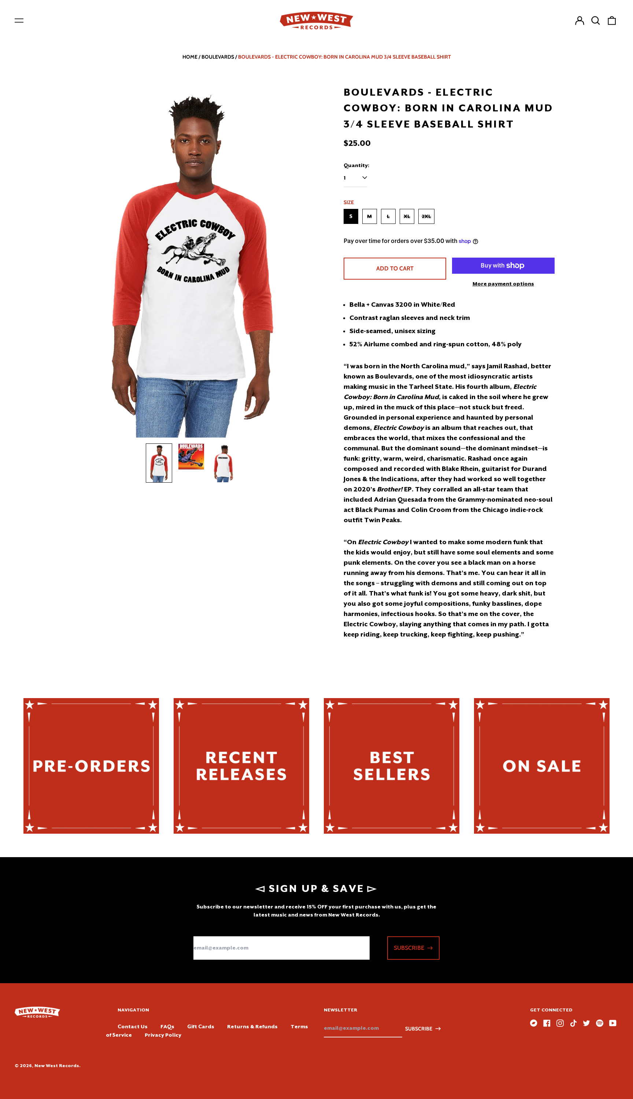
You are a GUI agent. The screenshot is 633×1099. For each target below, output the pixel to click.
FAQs (167, 1026)
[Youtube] (613, 1023)
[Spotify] (599, 1023)
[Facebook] (547, 1023)
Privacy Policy (163, 1035)
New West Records (56, 1065)
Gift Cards (200, 1026)
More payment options (503, 284)
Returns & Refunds (252, 1026)
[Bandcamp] (533, 1023)
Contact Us (133, 1026)
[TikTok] (573, 1023)
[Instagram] (560, 1023)
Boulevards (217, 57)
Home (189, 57)
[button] (595, 20)
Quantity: (356, 165)
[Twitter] (586, 1023)
